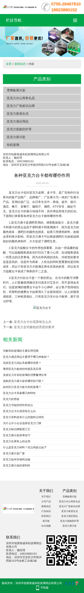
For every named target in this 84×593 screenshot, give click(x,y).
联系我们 (46, 516)
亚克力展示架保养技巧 (16, 435)
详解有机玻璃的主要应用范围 (20, 350)
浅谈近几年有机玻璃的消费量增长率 (25, 374)
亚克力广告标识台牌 (21, 105)
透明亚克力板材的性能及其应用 (22, 368)
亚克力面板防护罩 (19, 129)
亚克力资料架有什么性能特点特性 (23, 417)
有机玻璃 (13, 144)
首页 (9, 63)
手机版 (44, 587)
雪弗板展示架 (16, 90)
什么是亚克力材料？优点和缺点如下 (25, 447)
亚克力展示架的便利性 (16, 465)
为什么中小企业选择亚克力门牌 (22, 423)
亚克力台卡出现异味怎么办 (32, 321)
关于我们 (46, 496)
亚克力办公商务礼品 (21, 98)
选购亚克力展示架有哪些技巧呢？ (23, 380)
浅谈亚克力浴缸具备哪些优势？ (22, 362)
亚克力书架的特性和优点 (18, 405)
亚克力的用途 (11, 399)
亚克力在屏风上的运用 (16, 441)
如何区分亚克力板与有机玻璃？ (22, 387)
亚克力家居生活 (18, 113)
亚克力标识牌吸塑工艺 (16, 429)
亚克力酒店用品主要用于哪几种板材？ (26, 356)
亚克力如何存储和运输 (16, 459)
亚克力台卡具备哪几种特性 (19, 393)
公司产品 (46, 501)
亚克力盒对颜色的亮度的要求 (34, 327)
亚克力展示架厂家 (14, 453)
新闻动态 (20, 63)
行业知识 (46, 511)
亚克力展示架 (16, 137)
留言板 (46, 521)
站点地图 (46, 525)
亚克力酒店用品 (18, 121)
